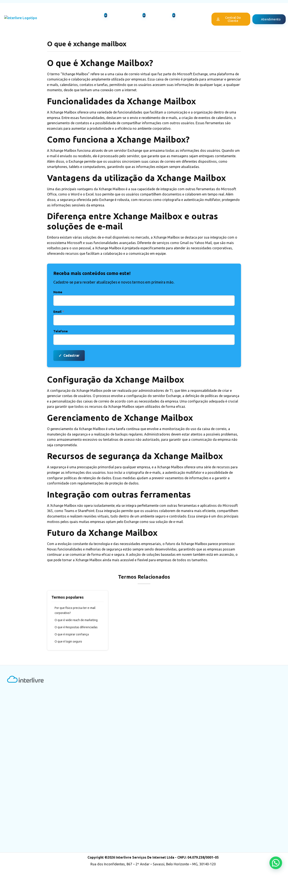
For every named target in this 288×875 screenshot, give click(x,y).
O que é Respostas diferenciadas (76, 627)
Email (58, 311)
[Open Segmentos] (173, 15)
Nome (57, 292)
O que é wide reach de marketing (76, 620)
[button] (275, 863)
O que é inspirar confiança (72, 634)
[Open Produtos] (105, 15)
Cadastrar (69, 355)
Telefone (60, 331)
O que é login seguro (68, 641)
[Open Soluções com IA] (144, 15)
